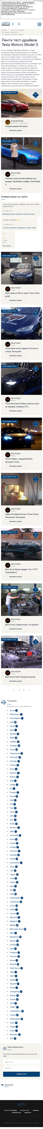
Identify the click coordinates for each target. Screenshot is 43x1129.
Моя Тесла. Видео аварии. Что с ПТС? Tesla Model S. (21, 571)
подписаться (21, 1074)
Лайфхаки (36, 1110)
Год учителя (7, 246)
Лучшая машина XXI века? (16, 126)
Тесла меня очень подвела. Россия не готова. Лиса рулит (21, 350)
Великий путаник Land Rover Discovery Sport (19, 214)
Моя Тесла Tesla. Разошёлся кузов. (20, 677)
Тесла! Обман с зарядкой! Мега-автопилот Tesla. (19, 460)
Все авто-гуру (24, 1110)
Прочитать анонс (15, 130)
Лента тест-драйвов (17, 30)
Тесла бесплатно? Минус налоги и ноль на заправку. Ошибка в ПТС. (22, 405)
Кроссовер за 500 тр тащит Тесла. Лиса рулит (22, 294)
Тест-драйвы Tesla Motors (10, 32)
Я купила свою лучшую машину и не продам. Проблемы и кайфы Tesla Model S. (22, 181)
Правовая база (16, 1112)
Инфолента (27, 1112)
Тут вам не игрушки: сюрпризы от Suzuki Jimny (19, 228)
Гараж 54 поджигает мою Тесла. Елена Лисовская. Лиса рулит (21, 515)
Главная (4, 30)
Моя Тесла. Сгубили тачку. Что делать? (22, 625)
